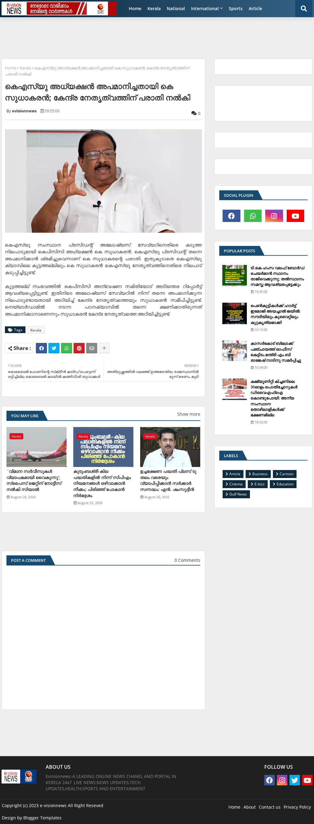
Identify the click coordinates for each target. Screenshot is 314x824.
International (205, 8)
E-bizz (260, 484)
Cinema (236, 484)
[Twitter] (53, 348)
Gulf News (238, 494)
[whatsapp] (253, 215)
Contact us (270, 807)
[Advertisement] (150, 35)
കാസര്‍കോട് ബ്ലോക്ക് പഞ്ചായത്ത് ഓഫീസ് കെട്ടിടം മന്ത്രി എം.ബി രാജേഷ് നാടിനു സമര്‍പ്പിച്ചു (276, 351)
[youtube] (295, 215)
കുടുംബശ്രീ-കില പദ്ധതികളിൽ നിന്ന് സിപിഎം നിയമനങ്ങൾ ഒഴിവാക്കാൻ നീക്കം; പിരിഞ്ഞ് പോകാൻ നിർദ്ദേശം (102, 483)
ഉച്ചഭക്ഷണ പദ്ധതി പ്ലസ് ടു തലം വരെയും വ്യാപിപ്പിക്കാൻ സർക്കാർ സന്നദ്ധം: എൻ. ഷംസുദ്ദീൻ (168, 480)
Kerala (154, 8)
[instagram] (274, 215)
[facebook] (231, 215)
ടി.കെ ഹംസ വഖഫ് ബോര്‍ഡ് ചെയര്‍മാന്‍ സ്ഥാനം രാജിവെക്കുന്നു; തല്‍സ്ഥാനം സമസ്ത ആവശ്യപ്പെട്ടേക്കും (277, 276)
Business (260, 473)
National (176, 8)
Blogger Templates (42, 818)
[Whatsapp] (66, 348)
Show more (188, 414)
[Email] (91, 348)
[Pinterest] (79, 348)
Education (285, 484)
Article (255, 8)
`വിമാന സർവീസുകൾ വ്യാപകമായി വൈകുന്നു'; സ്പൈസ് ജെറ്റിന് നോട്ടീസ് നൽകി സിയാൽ (33, 480)
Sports (236, 8)
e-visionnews (53, 805)
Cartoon (286, 473)
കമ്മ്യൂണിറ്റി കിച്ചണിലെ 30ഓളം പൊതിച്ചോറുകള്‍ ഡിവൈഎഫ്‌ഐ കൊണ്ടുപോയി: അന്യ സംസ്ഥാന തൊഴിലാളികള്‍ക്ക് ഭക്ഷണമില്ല (274, 398)
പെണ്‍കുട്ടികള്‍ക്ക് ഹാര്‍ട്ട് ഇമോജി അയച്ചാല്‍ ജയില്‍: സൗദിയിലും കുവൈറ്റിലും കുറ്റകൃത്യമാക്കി (276, 314)
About (249, 807)
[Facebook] (41, 348)
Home (135, 8)
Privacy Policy (297, 807)
